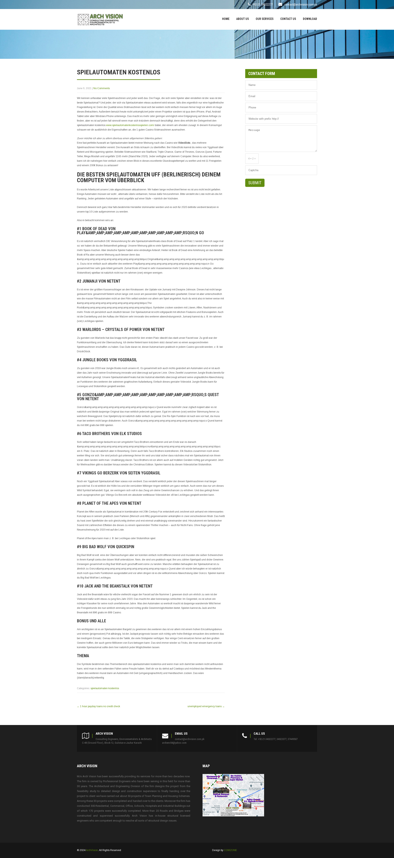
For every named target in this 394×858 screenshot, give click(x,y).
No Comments (101, 88)
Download (310, 18)
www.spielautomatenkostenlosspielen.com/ (130, 125)
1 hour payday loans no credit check (98, 706)
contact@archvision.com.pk (300, 4)
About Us (242, 18)
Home (225, 18)
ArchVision (92, 850)
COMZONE (230, 850)
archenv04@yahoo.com (174, 742)
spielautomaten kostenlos (104, 688)
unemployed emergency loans (206, 706)
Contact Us (288, 18)
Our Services (265, 18)
